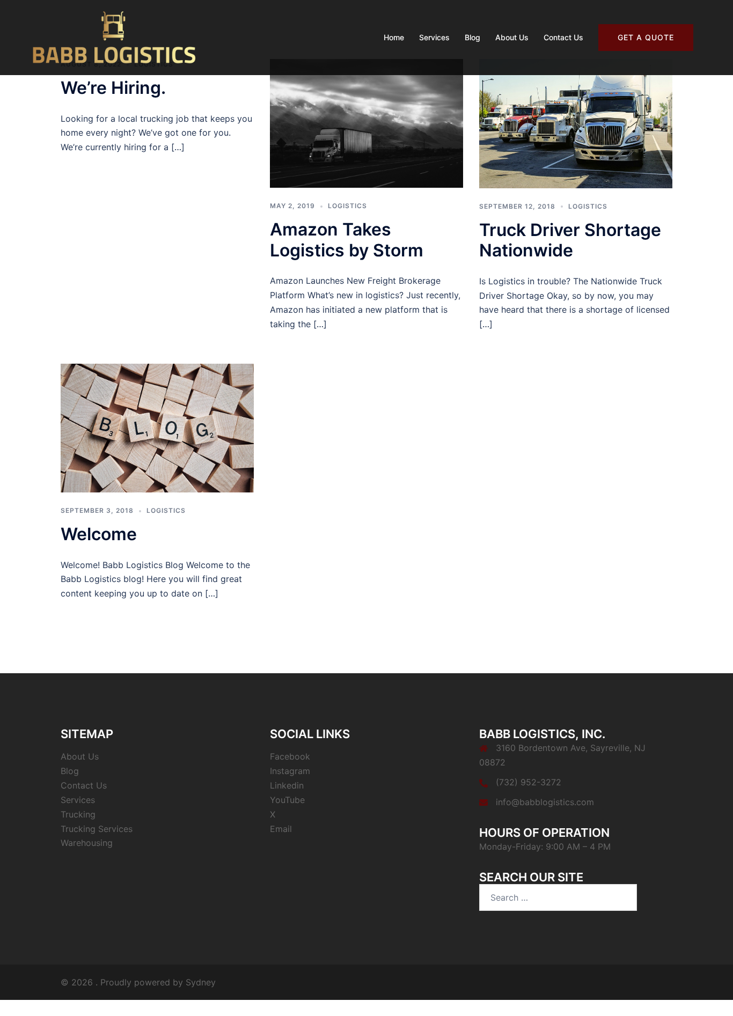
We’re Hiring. (113, 87)
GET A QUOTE (646, 37)
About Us (512, 37)
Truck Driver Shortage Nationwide (570, 240)
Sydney (201, 982)
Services (434, 37)
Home (394, 37)
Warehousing (87, 842)
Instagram (290, 770)
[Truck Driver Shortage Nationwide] (575, 122)
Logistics (347, 206)
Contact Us (563, 37)
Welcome (99, 534)
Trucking (78, 814)
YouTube (287, 799)
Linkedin (287, 785)
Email (281, 828)
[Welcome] (157, 427)
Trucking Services (97, 828)
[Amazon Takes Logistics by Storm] (366, 122)
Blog (472, 37)
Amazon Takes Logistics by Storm (346, 239)
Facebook (290, 756)
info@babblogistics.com (545, 802)
